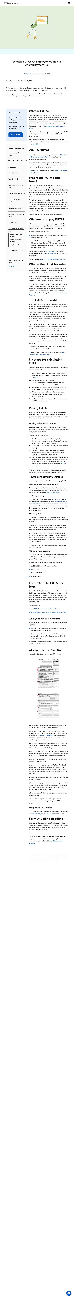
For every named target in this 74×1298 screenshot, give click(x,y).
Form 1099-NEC (51, 253)
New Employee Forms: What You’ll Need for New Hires (48, 612)
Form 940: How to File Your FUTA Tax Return (45, 609)
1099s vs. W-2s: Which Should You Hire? (53, 259)
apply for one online (53, 492)
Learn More (15, 134)
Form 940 (35, 144)
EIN (64, 488)
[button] (68, 1293)
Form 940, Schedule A (46, 735)
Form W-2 (52, 251)
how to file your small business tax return (46, 813)
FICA (36, 377)
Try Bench (11, 266)
